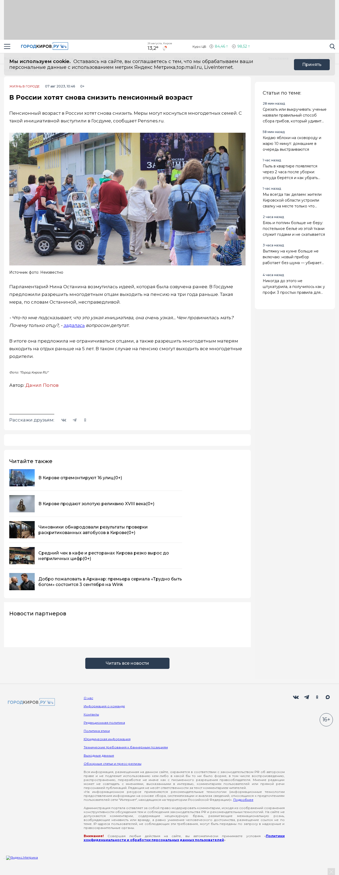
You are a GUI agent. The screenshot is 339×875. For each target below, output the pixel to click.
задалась (74, 325)
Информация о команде (104, 706)
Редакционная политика (104, 723)
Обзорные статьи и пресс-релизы (112, 764)
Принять (312, 64)
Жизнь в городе (24, 86)
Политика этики (97, 731)
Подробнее (243, 800)
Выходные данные (99, 755)
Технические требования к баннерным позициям (126, 747)
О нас (88, 698)
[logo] (30, 702)
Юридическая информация (107, 739)
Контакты (91, 714)
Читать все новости (127, 663)
